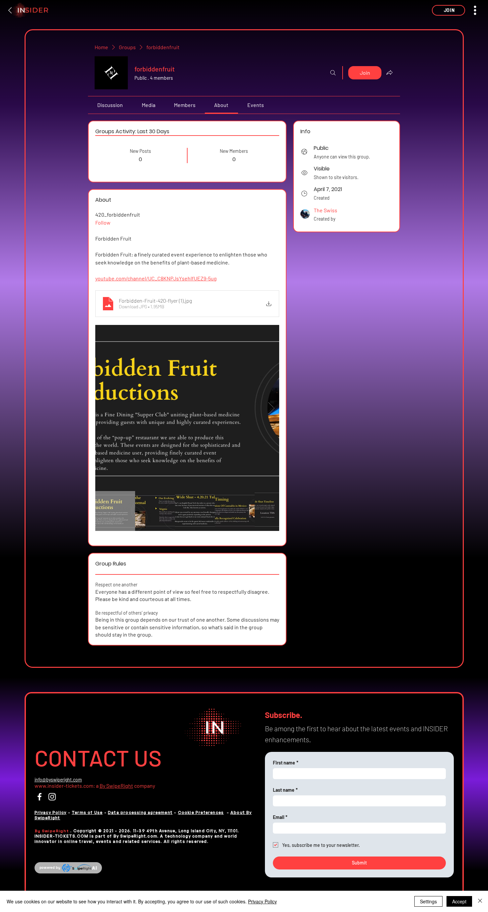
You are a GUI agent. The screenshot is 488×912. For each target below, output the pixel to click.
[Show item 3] (195, 511)
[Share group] (389, 72)
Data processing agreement (140, 812)
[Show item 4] (235, 511)
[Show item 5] (274, 511)
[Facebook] (39, 797)
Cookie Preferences (201, 812)
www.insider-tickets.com (64, 785)
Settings (428, 901)
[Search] (333, 72)
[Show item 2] (155, 511)
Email (280, 817)
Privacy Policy (51, 812)
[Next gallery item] (271, 407)
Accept (459, 901)
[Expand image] (187, 408)
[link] (110, 105)
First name (285, 762)
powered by (50, 867)
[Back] (10, 10)
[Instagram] (52, 797)
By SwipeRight (116, 785)
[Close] (480, 901)
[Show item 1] (115, 511)
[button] (448, 10)
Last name (285, 790)
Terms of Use (87, 812)
